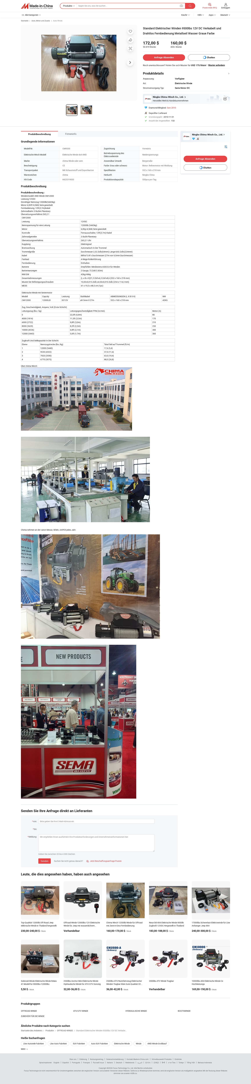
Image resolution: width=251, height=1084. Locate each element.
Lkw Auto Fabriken (58, 1043)
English (56, 1062)
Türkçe (181, 1062)
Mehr (23, 1049)
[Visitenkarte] (226, 146)
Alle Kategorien (31, 15)
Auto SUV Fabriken (99, 1043)
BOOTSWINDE (184, 1010)
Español (65, 1062)
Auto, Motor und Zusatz (41, 20)
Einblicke (178, 1059)
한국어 (147, 1062)
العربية (139, 1062)
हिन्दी (163, 1062)
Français (86, 1062)
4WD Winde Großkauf (157, 1043)
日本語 (156, 1062)
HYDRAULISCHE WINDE (136, 1010)
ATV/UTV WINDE (80, 1010)
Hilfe (200, 15)
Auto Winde (57, 20)
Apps (211, 15)
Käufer (184, 15)
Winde (138, 1043)
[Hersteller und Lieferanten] (37, 6)
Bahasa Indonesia (205, 1062)
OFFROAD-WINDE (29, 1010)
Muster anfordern (216, 65)
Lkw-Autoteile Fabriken (33, 1043)
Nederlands (129, 1062)
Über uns (72, 1059)
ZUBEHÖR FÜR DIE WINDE (32, 1016)
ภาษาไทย (171, 1062)
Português (76, 1062)
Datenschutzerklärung (115, 1059)
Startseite (24, 20)
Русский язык (98, 1062)
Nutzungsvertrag (96, 1059)
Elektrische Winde (122, 1043)
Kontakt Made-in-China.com (138, 1059)
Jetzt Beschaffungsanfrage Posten (104, 861)
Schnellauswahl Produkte (162, 1059)
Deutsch (119, 1062)
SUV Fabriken (79, 1043)
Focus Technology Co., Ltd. (123, 1068)
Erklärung (83, 1059)
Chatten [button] (211, 57)
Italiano (110, 1062)
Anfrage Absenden (164, 57)
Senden (44, 861)
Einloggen (225, 7)
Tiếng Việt (191, 1062)
